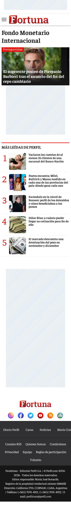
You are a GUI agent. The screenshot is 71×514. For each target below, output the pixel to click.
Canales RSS (13, 444)
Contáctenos (58, 444)
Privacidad (12, 452)
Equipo (27, 452)
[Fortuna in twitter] (31, 416)
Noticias (45, 429)
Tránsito (35, 460)
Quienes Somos (35, 444)
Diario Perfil (11, 429)
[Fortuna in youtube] (40, 416)
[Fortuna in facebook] (21, 416)
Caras (29, 429)
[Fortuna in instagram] (11, 416)
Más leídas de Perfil (21, 147)
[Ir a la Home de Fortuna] (29, 19)
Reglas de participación (51, 452)
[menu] (4, 19)
